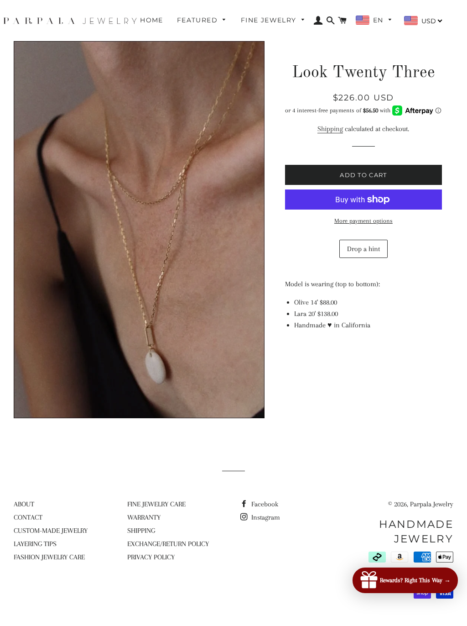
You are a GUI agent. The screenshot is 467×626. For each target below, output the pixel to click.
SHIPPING (141, 530)
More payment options (363, 220)
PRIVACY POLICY (151, 557)
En (379, 20)
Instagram (264, 517)
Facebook (263, 504)
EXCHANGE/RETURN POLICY (168, 544)
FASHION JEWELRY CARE (49, 557)
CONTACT (28, 517)
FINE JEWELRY (270, 20)
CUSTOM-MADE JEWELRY (51, 530)
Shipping (330, 129)
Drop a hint (363, 249)
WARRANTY (144, 517)
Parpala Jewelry (431, 504)
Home (151, 20)
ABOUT (24, 504)
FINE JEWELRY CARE (156, 504)
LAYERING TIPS (35, 544)
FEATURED (198, 20)
